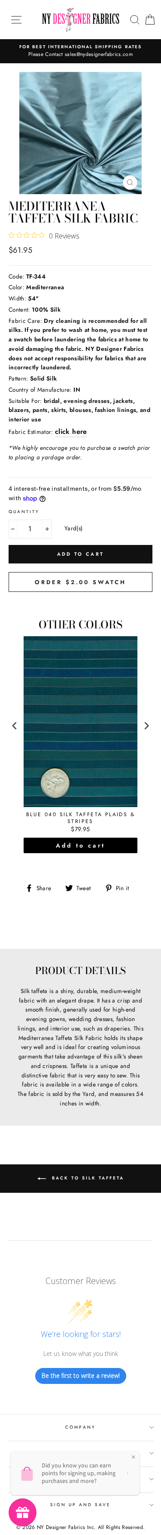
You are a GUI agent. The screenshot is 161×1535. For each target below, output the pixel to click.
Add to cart (80, 845)
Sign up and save (80, 1504)
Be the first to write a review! (81, 1375)
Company (80, 1427)
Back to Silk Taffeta (86, 1178)
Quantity (24, 511)
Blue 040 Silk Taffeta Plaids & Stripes (80, 818)
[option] (80, 51)
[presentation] (15, 725)
